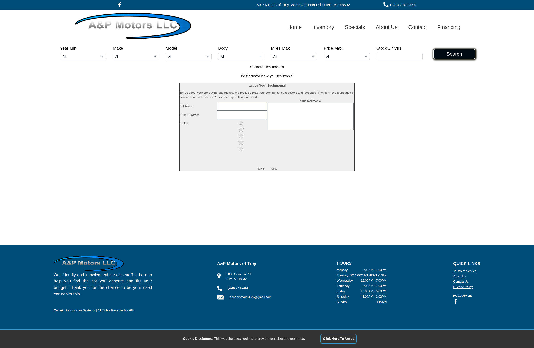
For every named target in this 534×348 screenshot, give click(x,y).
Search (454, 54)
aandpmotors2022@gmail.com (251, 297)
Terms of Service (464, 271)
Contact (417, 27)
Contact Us (461, 281)
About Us (387, 27)
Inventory (323, 27)
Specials (355, 27)
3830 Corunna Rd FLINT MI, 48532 (320, 5)
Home (294, 27)
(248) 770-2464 (403, 5)
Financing (448, 27)
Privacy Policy (463, 287)
